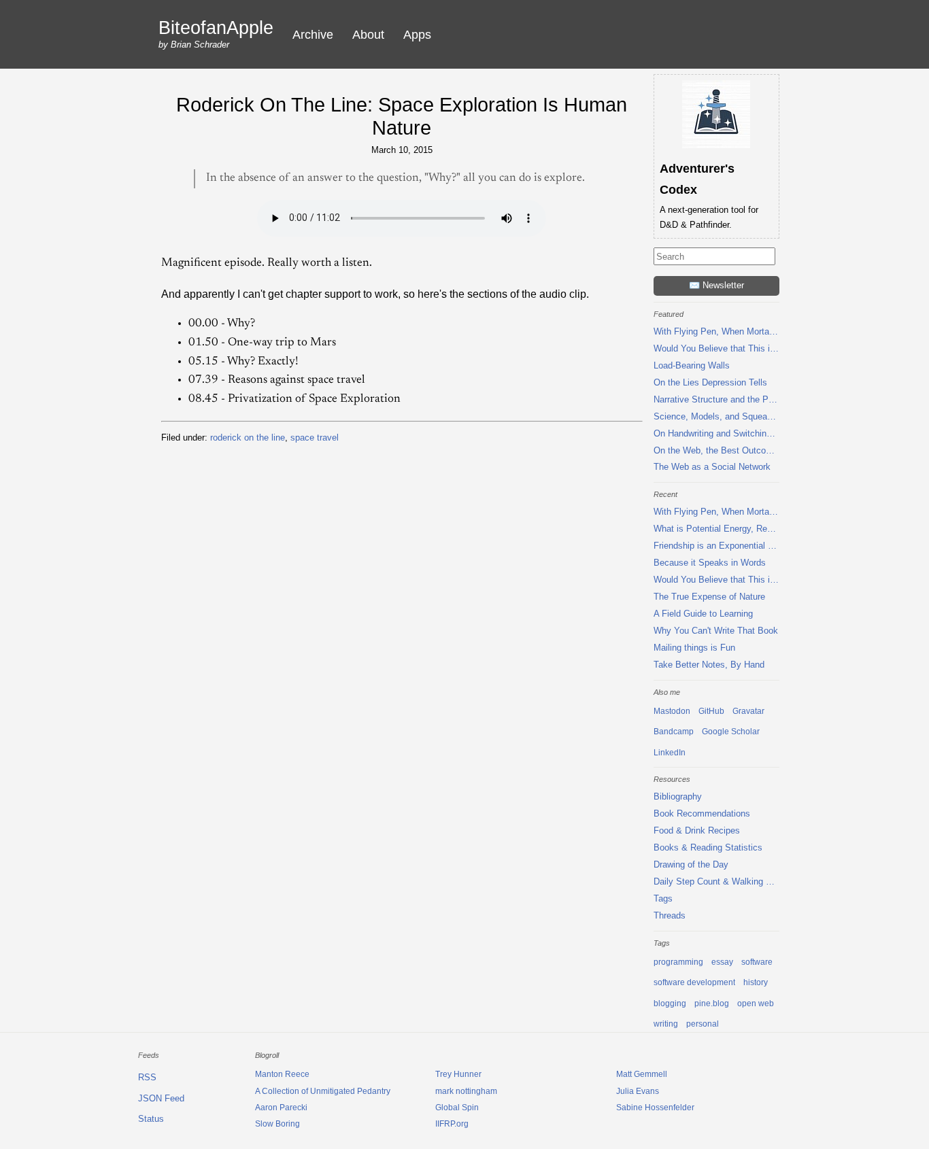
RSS (147, 1077)
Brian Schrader (200, 44)
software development (694, 982)
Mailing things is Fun (694, 647)
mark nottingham (466, 1091)
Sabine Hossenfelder (655, 1107)
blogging (670, 1003)
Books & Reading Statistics (708, 847)
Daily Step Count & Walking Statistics (716, 881)
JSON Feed (161, 1098)
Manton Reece (282, 1074)
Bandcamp (674, 731)
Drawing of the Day (691, 864)
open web (755, 1003)
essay (722, 962)
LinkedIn (670, 752)
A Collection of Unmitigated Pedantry (322, 1091)
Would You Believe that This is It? (716, 348)
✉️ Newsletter (716, 285)
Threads (670, 915)
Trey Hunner (458, 1074)
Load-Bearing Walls (692, 365)
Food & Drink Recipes (697, 830)
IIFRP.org (452, 1124)
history (755, 982)
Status (151, 1119)
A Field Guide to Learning (703, 613)
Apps (417, 34)
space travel (314, 437)
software (757, 962)
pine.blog (711, 1003)
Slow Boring (277, 1124)
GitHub (711, 711)
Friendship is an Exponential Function (716, 546)
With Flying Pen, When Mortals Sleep (716, 331)
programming (678, 962)
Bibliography (678, 796)
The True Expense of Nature (709, 596)
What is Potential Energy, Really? (716, 529)
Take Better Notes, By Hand (709, 664)
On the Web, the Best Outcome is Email (716, 450)
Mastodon (672, 711)
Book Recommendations (702, 813)
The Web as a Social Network (712, 467)
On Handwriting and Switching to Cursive (716, 433)
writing (666, 1024)
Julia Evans (637, 1091)
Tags (663, 898)
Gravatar (748, 711)
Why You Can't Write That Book (716, 630)
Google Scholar (731, 731)
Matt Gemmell (641, 1074)
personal (702, 1024)
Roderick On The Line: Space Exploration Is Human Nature (401, 116)
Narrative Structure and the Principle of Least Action (716, 399)
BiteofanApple (215, 28)
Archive (312, 34)
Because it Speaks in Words (710, 563)
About (368, 34)
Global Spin (457, 1107)
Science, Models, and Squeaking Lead (716, 416)
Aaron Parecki (281, 1107)
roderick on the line (247, 437)
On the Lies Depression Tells (710, 382)
